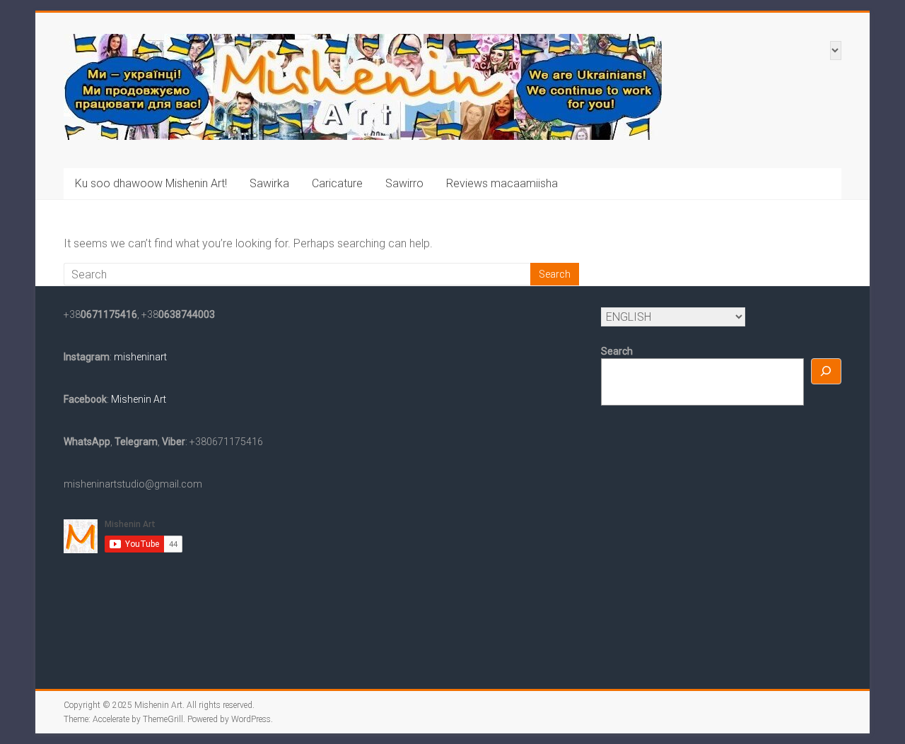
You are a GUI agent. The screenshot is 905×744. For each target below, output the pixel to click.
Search (617, 351)
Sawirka (269, 183)
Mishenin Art (137, 399)
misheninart (139, 356)
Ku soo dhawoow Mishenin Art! (151, 183)
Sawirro (404, 183)
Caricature (337, 183)
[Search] (826, 371)
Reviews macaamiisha (502, 183)
